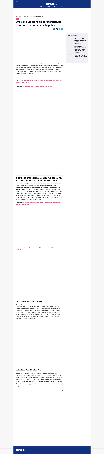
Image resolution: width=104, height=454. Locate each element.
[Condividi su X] (57, 29)
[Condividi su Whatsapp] (59, 29)
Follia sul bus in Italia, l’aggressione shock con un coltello (80, 40)
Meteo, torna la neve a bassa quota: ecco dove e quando (80, 57)
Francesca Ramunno (20, 29)
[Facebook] (15, 1)
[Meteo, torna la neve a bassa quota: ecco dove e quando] (70, 57)
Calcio (41, 6)
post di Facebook (41, 383)
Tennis (62, 6)
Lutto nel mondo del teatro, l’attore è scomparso (38, 86)
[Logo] (52, 4)
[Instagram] (17, 1)
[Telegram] (19, 1)
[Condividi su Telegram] (62, 29)
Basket (55, 6)
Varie (17, 19)
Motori (48, 6)
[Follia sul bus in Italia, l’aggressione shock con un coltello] (70, 41)
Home (17, 16)
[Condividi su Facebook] (54, 29)
